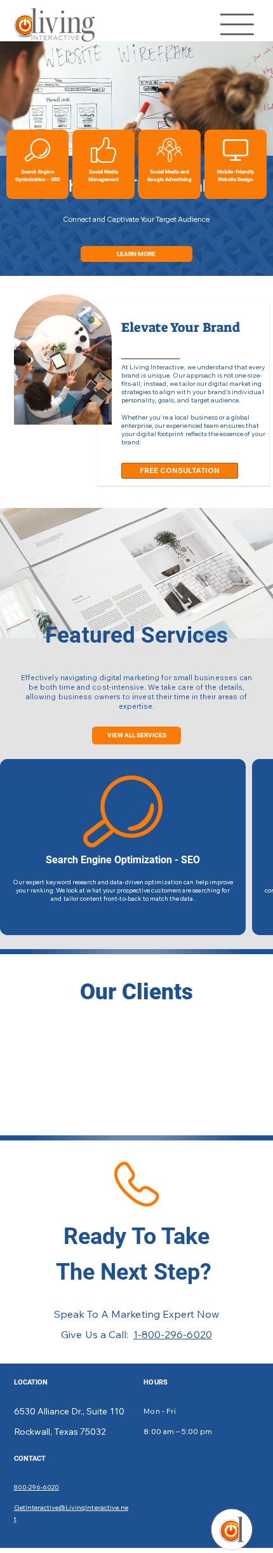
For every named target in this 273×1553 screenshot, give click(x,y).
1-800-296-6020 (172, 1334)
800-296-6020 (37, 1487)
